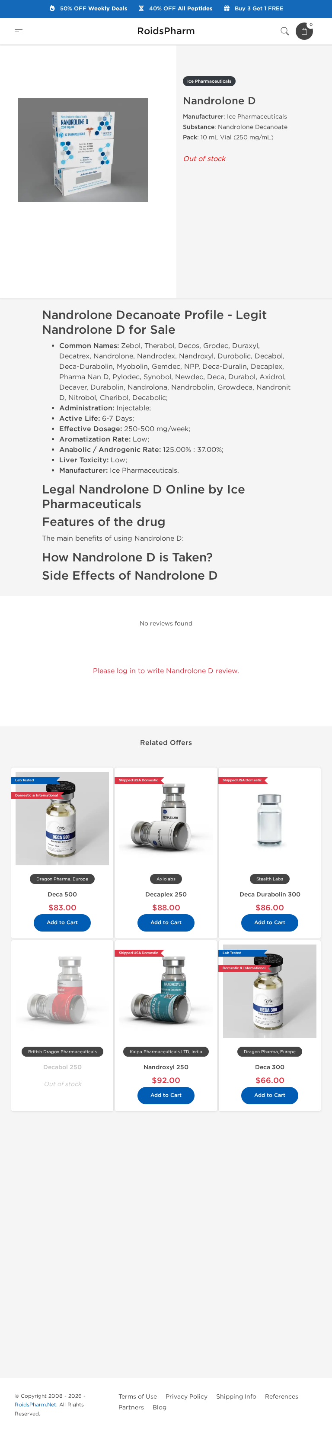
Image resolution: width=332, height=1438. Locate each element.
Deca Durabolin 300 (269, 894)
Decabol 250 (62, 1067)
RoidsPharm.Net (35, 1405)
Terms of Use (137, 1396)
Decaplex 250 (166, 894)
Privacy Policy (187, 1396)
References (281, 1396)
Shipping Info (236, 1396)
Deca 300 (269, 1067)
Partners (131, 1407)
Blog (159, 1407)
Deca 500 (62, 894)
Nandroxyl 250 (166, 1067)
